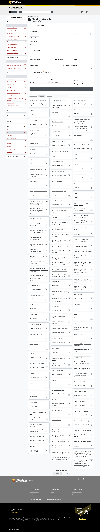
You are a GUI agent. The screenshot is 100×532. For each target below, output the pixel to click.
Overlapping (77, 84)
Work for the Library (77, 489)
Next (68, 473)
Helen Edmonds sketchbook (37, 363)
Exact (83, 84)
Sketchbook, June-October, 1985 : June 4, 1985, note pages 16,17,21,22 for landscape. (39, 270)
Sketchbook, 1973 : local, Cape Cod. (61, 247)
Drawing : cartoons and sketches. (38, 191)
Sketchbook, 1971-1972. (36, 334)
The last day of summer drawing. (60, 399)
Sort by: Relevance (74, 96)
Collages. (76, 154)
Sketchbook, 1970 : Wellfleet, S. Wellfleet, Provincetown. (82, 240)
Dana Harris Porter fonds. (16, 42)
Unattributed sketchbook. (58, 339)
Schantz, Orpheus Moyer (16, 93)
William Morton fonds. (57, 370)
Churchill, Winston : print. (80, 100)
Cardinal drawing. (56, 131)
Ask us (73, 494)
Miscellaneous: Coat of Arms (37, 295)
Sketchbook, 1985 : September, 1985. (39, 446)
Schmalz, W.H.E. (16, 90)
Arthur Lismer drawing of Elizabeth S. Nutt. (61, 359)
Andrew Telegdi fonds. (16, 53)
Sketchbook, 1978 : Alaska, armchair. (83, 251)
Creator (9, 73)
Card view (42, 96)
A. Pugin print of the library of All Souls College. (60, 100)
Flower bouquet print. (57, 122)
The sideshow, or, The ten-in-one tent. (38, 413)
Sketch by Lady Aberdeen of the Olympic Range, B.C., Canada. (82, 368)
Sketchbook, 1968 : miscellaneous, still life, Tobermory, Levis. (38, 231)
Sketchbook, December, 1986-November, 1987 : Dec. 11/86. (59, 270)
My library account (35, 494)
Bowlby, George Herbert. (36, 324)
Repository (32, 44)
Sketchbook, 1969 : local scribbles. (82, 441)
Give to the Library (76, 492)
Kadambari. (32, 149)
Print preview (33, 96)
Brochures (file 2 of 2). (79, 382)
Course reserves (34, 492)
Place (8, 116)
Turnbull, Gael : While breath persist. (61, 151)
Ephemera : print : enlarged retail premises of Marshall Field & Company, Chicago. (82, 121)
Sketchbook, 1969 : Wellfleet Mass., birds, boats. (60, 235)
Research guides (34, 489)
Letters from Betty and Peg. (59, 141)
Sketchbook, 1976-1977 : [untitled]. (60, 442)
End (52, 79)
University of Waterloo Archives (16, 69)
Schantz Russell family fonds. (16, 31)
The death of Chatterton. (36, 285)
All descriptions (48, 72)
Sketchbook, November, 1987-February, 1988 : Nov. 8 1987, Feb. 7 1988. (83, 280)
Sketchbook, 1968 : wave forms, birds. (82, 228)
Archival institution (12, 57)
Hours (52, 492)
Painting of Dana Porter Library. (60, 328)
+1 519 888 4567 (14, 512)
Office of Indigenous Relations (14, 521)
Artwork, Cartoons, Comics (81, 411)
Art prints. (76, 110)
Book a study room (56, 489)
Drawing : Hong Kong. (57, 161)
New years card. (34, 393)
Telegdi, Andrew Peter (16, 106)
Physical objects (16, 149)
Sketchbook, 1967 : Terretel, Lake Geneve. (38, 219)
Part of (9, 22)
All (7, 25)
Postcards (16, 152)
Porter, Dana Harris (16, 96)
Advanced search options (37, 25)
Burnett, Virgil (16, 85)
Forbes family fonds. (16, 45)
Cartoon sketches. (56, 420)
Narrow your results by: (16, 17)
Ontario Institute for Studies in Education (16, 99)
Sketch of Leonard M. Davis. (59, 171)
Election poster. (34, 314)
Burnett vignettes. (56, 306)
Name (8, 110)
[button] (82, 12)
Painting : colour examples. (59, 191)
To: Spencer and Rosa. (57, 181)
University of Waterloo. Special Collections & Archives (16, 64)
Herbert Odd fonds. (16, 28)
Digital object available (57, 59)
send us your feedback (55, 499)
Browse (14, 12)
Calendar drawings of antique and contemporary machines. (60, 453)
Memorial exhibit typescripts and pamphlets (82, 344)
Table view (49, 96)
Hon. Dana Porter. (78, 164)
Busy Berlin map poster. (36, 130)
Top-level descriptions (36, 72)
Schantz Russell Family (16, 82)
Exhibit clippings (56, 348)
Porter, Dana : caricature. (36, 353)
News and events (55, 494)
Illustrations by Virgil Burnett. (81, 144)
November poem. (34, 140)
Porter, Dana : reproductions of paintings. (38, 170)
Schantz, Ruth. (55, 112)
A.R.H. (31, 159)
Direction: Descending (87, 96)
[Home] (10, 12)
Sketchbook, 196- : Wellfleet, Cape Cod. (60, 211)
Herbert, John (16, 103)
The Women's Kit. (16, 48)
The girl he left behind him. (81, 401)
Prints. (75, 314)
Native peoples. (33, 181)
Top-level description (35, 50)
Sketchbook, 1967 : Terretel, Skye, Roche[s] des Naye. (60, 223)
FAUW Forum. (77, 304)
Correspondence (16, 138)
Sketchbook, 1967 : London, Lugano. (83, 430)
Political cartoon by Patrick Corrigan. (83, 323)
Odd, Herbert (16, 79)
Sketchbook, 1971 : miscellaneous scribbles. (38, 245)
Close (36, 16)
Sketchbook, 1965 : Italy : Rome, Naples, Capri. (60, 430)
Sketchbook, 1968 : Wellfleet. (37, 436)
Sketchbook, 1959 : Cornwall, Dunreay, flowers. (81, 204)
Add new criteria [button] (34, 37)
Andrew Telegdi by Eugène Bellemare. (58, 317)
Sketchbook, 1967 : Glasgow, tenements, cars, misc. (81, 216)
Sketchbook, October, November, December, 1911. (82, 356)
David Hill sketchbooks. (16, 37)
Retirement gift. (78, 294)
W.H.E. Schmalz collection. (16, 39)
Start (31, 79)
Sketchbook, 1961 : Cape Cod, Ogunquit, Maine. (37, 425)
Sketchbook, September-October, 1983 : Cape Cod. (60, 258)
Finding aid (75, 59)
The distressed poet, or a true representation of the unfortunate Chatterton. (60, 292)
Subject (9, 121)
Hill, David (16, 88)
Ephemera (16, 136)
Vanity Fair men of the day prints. (38, 100)
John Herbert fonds (16, 50)
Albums (16, 147)
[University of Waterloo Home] (15, 2)
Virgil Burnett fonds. (16, 34)
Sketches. (76, 184)
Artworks (16, 133)
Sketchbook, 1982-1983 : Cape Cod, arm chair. (38, 257)
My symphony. (77, 135)
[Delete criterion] (92, 34)
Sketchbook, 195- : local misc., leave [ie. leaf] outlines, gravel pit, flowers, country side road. (39, 203)
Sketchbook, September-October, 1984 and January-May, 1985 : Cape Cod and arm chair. (83, 263)
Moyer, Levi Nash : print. (58, 390)
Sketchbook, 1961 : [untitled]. (81, 421)
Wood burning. (33, 402)
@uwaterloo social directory (64, 519)
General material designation (69, 65)
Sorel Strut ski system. (57, 410)
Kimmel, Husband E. (57, 201)
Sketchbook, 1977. (78, 334)
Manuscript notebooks (16, 141)
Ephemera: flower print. (36, 120)
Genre (8, 126)
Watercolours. (55, 281)
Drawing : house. (34, 344)
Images (16, 144)
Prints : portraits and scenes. (37, 373)
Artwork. (32, 110)
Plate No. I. (77, 193)
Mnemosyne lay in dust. (80, 174)
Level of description (12, 156)
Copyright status (34, 65)
